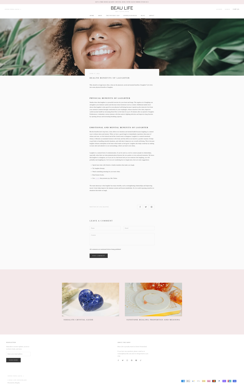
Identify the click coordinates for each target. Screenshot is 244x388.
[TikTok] (140, 360)
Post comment (98, 255)
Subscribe (13, 360)
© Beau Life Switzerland (17, 380)
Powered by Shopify (14, 383)
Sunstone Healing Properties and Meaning (153, 320)
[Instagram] (127, 360)
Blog (143, 15)
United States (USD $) (12, 9)
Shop (100, 15)
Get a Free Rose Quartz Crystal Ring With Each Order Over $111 (122, 2)
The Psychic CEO (113, 15)
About (151, 15)
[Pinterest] (131, 360)
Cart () (236, 9)
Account (219, 9)
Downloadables (130, 15)
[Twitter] (122, 360)
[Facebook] (118, 360)
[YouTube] (136, 360)
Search (227, 9)
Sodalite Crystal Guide (78, 320)
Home (92, 15)
